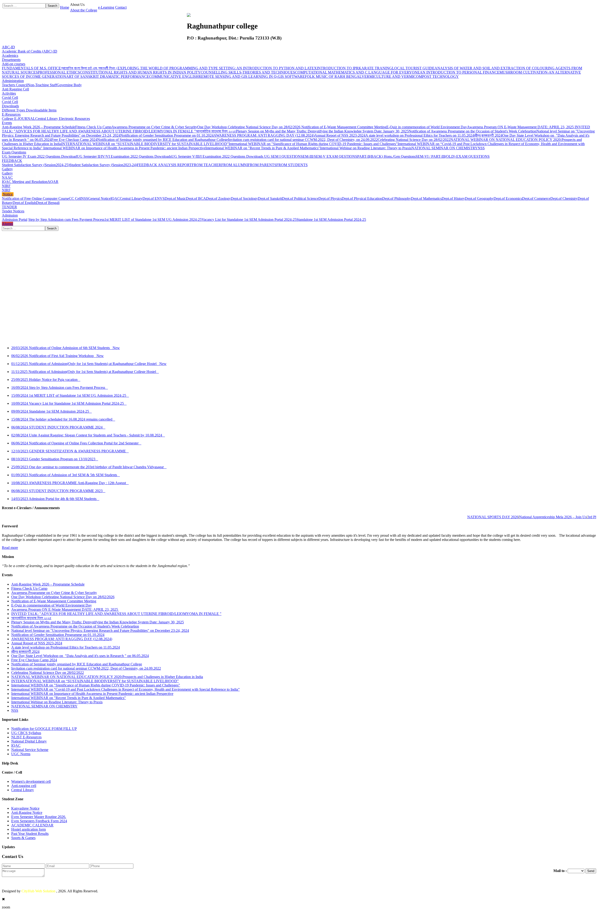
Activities (9, 93)
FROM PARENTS (262, 165)
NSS (481, 148)
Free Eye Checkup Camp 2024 (74, 140)
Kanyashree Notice (25, 808)
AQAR (52, 182)
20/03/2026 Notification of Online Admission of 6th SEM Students (65, 348)
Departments (11, 60)
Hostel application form (28, 829)
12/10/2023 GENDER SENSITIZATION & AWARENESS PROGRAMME (70, 451)
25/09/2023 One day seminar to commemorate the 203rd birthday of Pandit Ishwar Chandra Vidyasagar (89, 467)
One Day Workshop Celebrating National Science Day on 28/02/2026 (249, 127)
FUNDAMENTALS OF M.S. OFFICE (31, 68)
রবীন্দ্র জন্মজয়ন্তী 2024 (488, 135)
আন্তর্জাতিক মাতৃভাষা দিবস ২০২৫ (216, 131)
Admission (10, 215)
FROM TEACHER (206, 165)
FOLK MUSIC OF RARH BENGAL (333, 77)
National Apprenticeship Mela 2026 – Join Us (532, 517)
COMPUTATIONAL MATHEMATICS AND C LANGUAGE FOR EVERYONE (357, 72)
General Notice (99, 198)
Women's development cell (31, 781)
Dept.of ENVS (153, 198)
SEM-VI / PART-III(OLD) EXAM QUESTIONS (453, 156)
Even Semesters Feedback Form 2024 (39, 821)
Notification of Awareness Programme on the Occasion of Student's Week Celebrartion (472, 131)
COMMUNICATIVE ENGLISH (174, 77)
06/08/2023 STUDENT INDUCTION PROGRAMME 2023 (58, 491)
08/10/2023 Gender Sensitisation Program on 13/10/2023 (54, 459)
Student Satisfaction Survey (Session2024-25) (35, 165)
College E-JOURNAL (18, 119)
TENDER (9, 207)
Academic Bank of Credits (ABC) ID (29, 51)
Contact (121, 7)
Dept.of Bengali (48, 203)
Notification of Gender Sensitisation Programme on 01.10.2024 (167, 135)
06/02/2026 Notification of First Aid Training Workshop (57, 356)
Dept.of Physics (330, 198)
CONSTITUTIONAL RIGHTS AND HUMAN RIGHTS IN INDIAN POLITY (140, 72)
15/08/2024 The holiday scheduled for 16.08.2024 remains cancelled (63, 419)
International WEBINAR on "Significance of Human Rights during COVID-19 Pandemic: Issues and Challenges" (313, 144)
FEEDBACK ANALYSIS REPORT (164, 165)
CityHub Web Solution (38, 891)
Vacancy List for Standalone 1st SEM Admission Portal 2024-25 (249, 220)
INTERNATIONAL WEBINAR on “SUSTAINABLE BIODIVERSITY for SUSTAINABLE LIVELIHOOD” (145, 144)
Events (7, 123)
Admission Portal (14, 220)
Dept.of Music (175, 198)
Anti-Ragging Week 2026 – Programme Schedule (38, 127)
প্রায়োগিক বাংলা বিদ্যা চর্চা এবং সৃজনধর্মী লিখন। (89, 68)
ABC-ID (8, 47)
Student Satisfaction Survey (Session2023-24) (103, 165)
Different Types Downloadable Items (29, 110)
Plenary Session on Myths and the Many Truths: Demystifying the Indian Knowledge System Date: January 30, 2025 (322, 131)
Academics (10, 55)
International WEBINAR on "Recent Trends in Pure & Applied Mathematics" (262, 148)
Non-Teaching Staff (42, 85)
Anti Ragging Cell (15, 89)
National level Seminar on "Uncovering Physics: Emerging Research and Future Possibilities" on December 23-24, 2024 (100, 631)
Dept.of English (24, 203)
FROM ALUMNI (234, 165)
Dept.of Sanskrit (270, 198)
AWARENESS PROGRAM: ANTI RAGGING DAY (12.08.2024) (264, 135)
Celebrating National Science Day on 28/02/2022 (414, 140)
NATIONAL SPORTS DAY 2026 (472, 517)
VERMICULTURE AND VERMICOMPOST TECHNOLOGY (410, 77)
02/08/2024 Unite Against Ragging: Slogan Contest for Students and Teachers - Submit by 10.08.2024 (88, 435)
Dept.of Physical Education (362, 198)
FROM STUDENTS (292, 165)
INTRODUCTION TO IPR (338, 68)
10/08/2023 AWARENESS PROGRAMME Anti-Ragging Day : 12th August (70, 483)
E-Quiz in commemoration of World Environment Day (426, 127)
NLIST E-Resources (26, 737)
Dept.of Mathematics (426, 198)
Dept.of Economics (508, 198)
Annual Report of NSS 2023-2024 (339, 135)
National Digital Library (29, 741)
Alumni (7, 224)
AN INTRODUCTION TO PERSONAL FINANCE (459, 72)
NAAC (7, 177)
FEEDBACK (12, 161)
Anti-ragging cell (23, 786)
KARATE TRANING (375, 68)
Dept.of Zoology (218, 198)
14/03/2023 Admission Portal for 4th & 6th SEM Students (55, 499)
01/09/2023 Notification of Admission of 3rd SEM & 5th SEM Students (65, 475)
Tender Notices (13, 211)
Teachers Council (15, 85)
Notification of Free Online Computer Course (35, 198)
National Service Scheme (29, 750)
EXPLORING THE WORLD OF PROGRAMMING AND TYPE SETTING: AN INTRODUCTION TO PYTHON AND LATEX (217, 68)
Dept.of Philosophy (396, 198)
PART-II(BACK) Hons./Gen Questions (386, 156)
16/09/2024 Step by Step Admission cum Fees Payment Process (59, 388)
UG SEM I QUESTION (282, 156)
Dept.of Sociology (244, 198)
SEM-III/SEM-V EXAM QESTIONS (329, 156)
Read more (10, 548)
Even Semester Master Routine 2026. (38, 817)
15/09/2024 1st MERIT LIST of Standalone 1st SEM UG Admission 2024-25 (70, 395)
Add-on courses (13, 64)
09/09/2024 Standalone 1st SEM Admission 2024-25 (51, 411)
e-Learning (106, 7)
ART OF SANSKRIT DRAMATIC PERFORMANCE (107, 77)
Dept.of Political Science (300, 198)
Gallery (7, 169)
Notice (8, 194)
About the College (83, 10)
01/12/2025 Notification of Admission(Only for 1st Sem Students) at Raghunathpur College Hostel (89, 364)
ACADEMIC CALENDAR (32, 825)
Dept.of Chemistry (564, 198)
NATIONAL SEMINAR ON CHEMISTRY (444, 148)
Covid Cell (10, 98)
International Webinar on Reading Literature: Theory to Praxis (365, 148)
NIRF (6, 186)
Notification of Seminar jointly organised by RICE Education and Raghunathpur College (162, 140)
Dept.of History (453, 198)
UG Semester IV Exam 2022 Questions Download (39, 156)
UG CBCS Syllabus (26, 733)
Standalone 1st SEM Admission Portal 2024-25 (331, 220)
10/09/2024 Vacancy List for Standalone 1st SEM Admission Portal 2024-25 (69, 403)
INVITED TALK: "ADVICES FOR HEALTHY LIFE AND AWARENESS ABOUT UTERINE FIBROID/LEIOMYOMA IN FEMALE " (116, 614)
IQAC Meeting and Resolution (24, 182)
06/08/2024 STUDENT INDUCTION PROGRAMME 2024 (58, 427)
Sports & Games (23, 838)
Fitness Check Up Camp (93, 127)
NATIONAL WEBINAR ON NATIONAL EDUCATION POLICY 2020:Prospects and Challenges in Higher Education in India (107, 677)
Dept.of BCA (196, 198)
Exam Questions (14, 152)
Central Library (131, 198)
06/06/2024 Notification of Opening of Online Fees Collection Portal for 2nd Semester (76, 443)
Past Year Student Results (30, 834)
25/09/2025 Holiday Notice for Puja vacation (45, 380)
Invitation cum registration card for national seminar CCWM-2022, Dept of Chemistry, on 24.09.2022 (303, 140)
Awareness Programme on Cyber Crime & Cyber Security (154, 127)
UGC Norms (20, 754)
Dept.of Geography (479, 198)
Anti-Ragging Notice (26, 813)
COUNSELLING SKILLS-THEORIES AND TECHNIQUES (248, 72)
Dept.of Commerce (536, 198)
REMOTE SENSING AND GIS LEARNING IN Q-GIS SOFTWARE (252, 77)
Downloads (10, 106)
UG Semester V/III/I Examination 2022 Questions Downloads (217, 156)
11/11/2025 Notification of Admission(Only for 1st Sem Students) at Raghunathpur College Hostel (85, 372)
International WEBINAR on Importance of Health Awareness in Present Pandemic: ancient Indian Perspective (124, 148)
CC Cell (75, 198)
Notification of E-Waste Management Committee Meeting (343, 127)
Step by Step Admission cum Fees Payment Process (66, 220)
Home (64, 7)
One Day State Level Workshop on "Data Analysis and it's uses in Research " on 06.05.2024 (80, 656)
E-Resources (11, 114)
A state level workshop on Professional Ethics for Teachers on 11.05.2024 (419, 135)
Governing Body (69, 85)
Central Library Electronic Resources (62, 119)
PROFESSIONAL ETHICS (59, 72)
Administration (13, 81)
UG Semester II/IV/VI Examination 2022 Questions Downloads (124, 156)
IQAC (115, 198)
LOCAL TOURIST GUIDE (413, 68)
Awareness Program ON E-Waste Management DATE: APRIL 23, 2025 (521, 127)
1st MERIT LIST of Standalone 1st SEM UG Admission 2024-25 (153, 220)
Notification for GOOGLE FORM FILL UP (44, 729)
